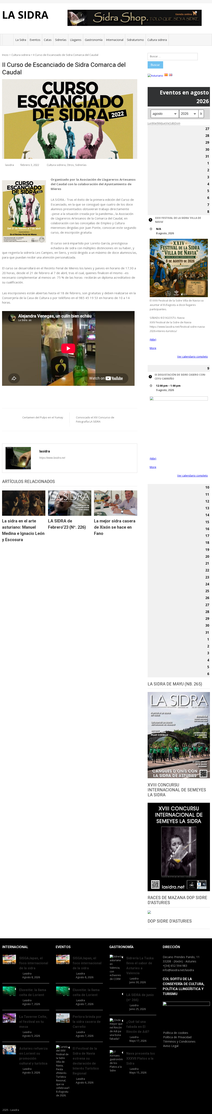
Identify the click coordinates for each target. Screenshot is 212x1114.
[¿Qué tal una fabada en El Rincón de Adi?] (116, 1029)
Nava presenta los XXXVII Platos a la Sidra (140, 1058)
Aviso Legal (170, 1046)
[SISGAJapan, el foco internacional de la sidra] (9, 959)
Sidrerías (60, 40)
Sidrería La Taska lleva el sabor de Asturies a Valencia (140, 965)
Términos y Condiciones (179, 1041)
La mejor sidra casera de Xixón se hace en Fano (114, 527)
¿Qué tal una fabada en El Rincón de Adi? (137, 1027)
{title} (153, 339)
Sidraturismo (135, 40)
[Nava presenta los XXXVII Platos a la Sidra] (116, 1061)
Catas (48, 40)
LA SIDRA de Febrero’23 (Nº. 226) (67, 524)
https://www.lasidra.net (52, 458)
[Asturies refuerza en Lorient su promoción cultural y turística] (9, 1049)
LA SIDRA (25, 15)
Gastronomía (93, 40)
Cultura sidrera (157, 40)
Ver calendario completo (192, 356)
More (153, 348)
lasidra (9, 165)
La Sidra (20, 40)
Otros (70, 165)
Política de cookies (175, 1033)
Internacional (114, 40)
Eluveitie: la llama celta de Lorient (32, 992)
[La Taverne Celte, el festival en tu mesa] (9, 1018)
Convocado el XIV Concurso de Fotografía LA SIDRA (95, 419)
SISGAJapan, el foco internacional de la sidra (33, 963)
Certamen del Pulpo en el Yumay (42, 417)
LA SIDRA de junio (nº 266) (140, 997)
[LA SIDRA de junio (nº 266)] (116, 993)
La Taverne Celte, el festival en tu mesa (33, 1022)
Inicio (5, 55)
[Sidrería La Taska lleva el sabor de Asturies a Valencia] (116, 968)
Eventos (35, 40)
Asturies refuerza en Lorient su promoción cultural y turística (33, 1056)
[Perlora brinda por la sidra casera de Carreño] (63, 1018)
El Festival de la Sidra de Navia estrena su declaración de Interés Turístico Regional (86, 1061)
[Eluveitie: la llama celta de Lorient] (9, 991)
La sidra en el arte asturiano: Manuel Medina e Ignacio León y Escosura (23, 530)
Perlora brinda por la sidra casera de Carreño (87, 1022)
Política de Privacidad (177, 1037)
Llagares (75, 40)
